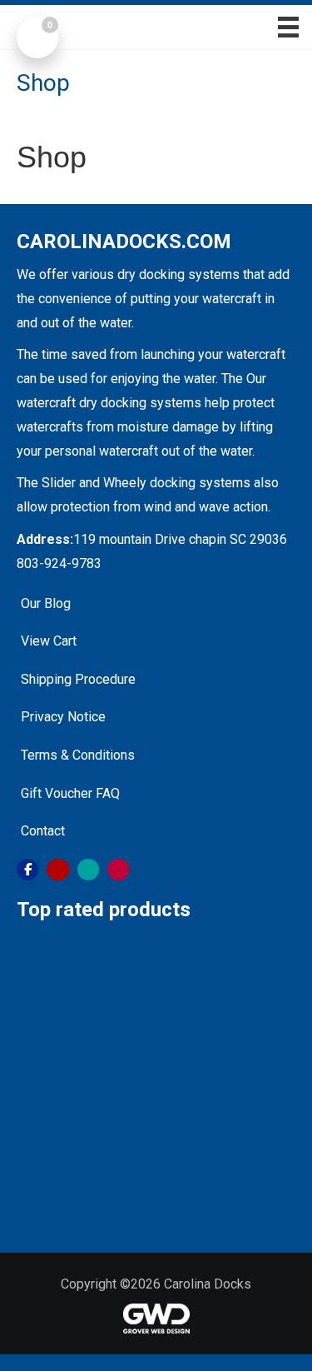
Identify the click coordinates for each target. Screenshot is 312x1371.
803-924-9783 (59, 563)
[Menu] (282, 27)
